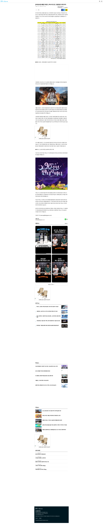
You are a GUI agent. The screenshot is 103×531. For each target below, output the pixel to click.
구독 (67, 219)
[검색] (100, 1)
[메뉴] (102, 1)
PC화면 (40, 518)
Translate (66, 7)
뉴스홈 (36, 518)
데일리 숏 (37, 223)
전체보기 (66, 223)
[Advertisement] (51, 72)
